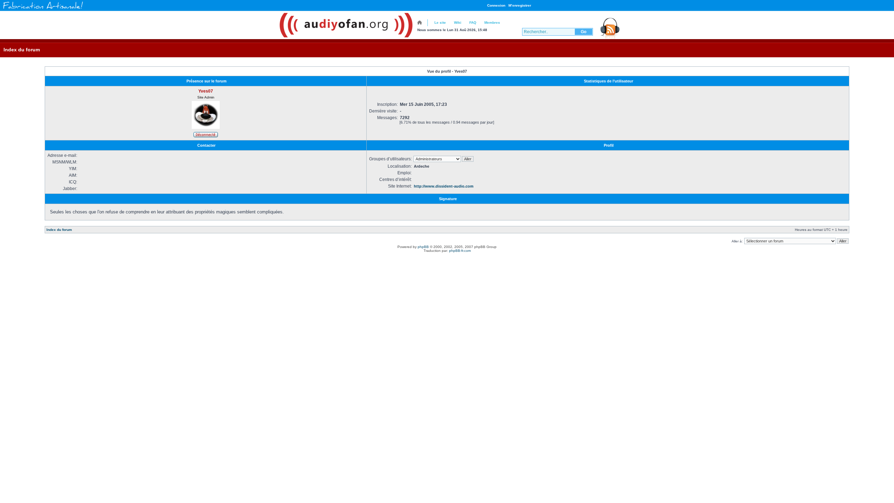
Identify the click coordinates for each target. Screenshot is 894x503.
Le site (440, 22)
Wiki (457, 22)
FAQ (472, 22)
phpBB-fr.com (460, 251)
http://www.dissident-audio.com (444, 186)
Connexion (496, 5)
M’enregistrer (519, 5)
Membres (492, 22)
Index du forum (21, 49)
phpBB (423, 247)
